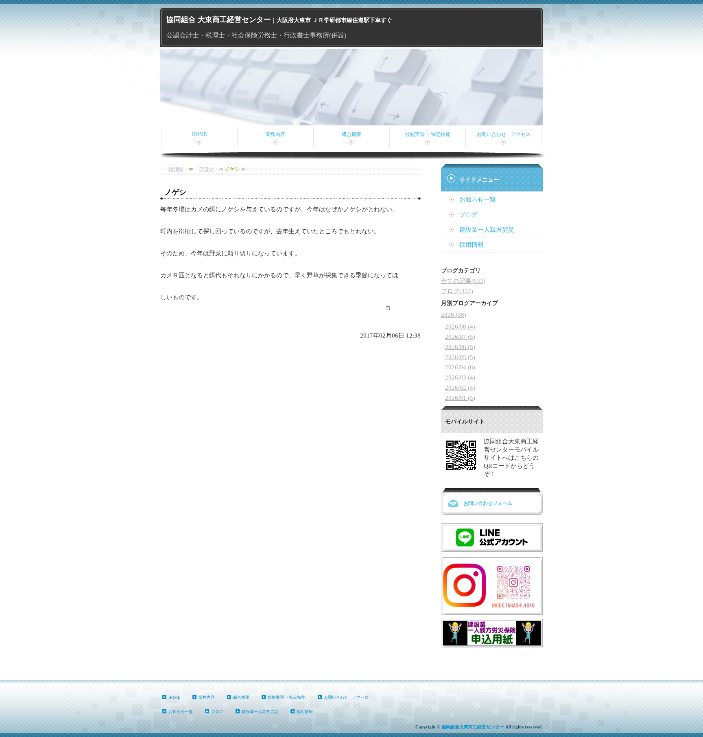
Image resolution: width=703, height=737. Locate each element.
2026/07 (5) (460, 336)
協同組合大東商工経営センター (472, 726)
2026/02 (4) (460, 387)
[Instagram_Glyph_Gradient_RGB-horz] (492, 607)
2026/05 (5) (460, 357)
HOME (199, 134)
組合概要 (351, 134)
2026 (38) (453, 314)
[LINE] (492, 544)
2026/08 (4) (460, 326)
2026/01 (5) (460, 398)
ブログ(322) (457, 291)
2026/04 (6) (460, 367)
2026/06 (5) (460, 347)
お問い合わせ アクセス (504, 134)
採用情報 (471, 244)
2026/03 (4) (460, 377)
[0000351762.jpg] (492, 639)
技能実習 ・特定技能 (427, 134)
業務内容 (275, 134)
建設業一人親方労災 (486, 229)
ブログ (206, 169)
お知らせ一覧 (477, 199)
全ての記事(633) (463, 281)
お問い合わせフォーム (487, 503)
